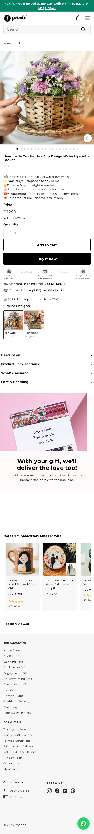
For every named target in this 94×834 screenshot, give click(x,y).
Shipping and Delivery (18, 746)
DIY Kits (9, 656)
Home (7, 43)
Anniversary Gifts (15, 667)
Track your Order (15, 729)
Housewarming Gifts (17, 678)
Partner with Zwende (18, 735)
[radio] (13, 324)
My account (11, 769)
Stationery (10, 707)
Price (7, 205)
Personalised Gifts (15, 684)
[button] (21, 604)
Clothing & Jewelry (16, 701)
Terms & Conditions (16, 740)
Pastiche (9, 166)
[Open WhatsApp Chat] (83, 823)
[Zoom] (88, 138)
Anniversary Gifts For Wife (41, 535)
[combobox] (47, 29)
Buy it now (47, 259)
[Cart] (78, 18)
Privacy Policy (13, 757)
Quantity (10, 224)
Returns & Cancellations (19, 752)
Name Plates (12, 650)
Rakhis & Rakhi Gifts (17, 712)
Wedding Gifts (13, 661)
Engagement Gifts (15, 673)
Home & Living (13, 695)
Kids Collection (13, 690)
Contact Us (11, 763)
